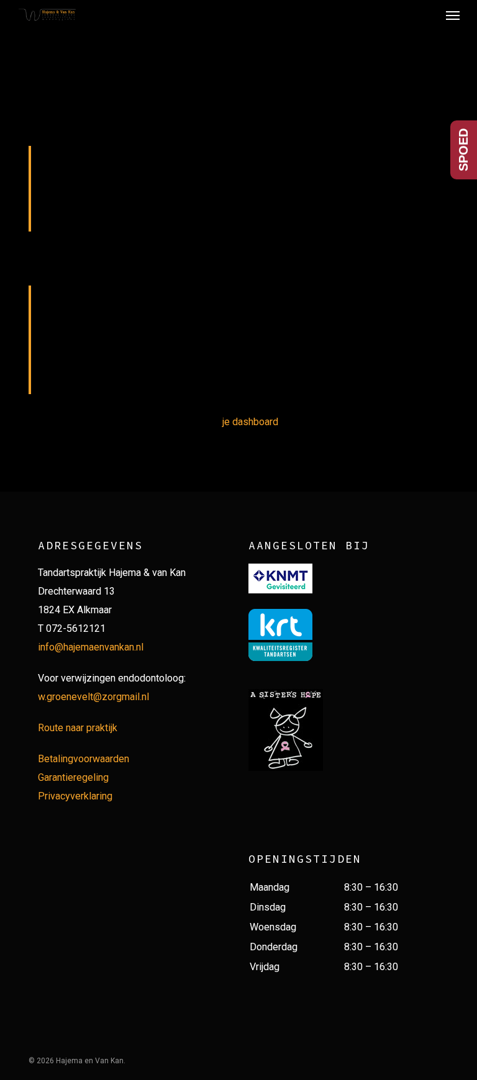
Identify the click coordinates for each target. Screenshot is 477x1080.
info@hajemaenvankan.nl (90, 647)
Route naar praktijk (77, 728)
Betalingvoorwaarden (83, 759)
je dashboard (250, 422)
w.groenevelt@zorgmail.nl (93, 697)
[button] (453, 15)
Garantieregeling (73, 777)
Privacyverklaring (75, 796)
